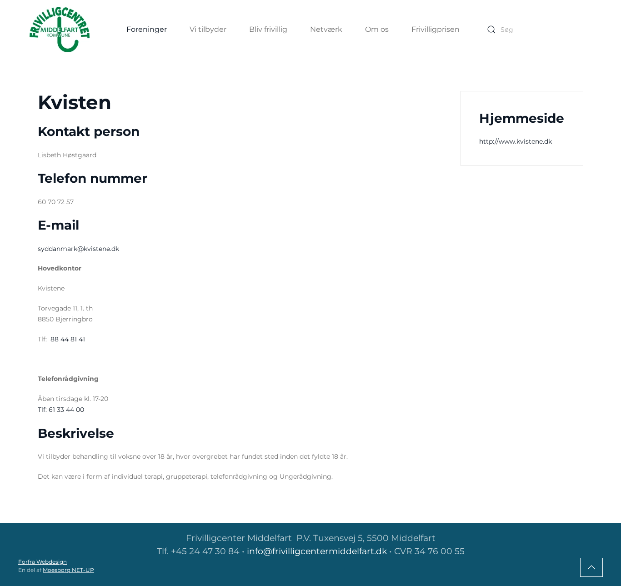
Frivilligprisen (435, 29)
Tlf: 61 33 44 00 (61, 410)
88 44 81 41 (67, 339)
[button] (591, 567)
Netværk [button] (326, 29)
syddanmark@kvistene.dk (78, 249)
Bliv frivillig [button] (268, 29)
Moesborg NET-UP (68, 569)
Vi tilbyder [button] (208, 29)
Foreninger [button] (146, 29)
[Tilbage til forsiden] (59, 29)
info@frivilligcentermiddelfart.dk (317, 551)
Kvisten (74, 102)
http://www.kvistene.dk (515, 141)
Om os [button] (377, 29)
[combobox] (536, 30)
